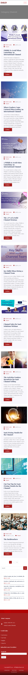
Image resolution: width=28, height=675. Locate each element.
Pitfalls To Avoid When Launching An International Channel (12, 52)
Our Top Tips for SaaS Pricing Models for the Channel (12, 486)
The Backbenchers (11, 539)
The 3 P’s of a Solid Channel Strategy (11, 219)
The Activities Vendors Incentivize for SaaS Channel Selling (12, 379)
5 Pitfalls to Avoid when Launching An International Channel (13, 164)
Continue (7, 74)
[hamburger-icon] (25, 3)
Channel (7, 46)
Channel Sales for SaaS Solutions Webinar (12, 325)
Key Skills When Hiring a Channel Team (13, 272)
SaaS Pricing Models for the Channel (13, 433)
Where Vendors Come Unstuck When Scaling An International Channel (13, 109)
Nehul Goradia (8, 44)
